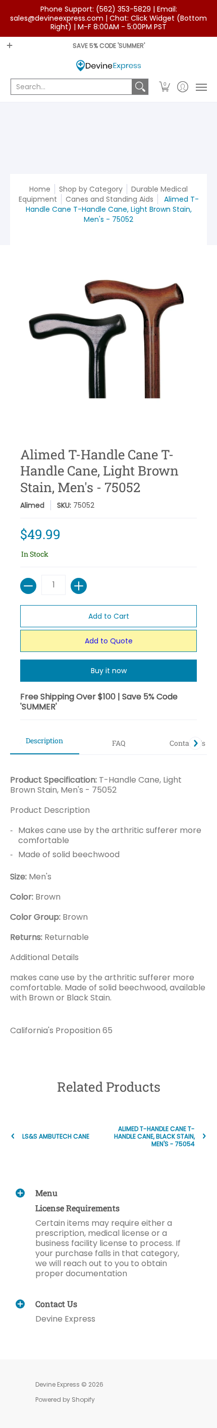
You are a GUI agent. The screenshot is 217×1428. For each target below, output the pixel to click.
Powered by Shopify (65, 1399)
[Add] (79, 586)
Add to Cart (108, 616)
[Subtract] (28, 586)
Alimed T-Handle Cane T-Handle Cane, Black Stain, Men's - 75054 (154, 1136)
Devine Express (57, 1384)
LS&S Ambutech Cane (55, 1136)
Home (39, 189)
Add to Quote (109, 641)
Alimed (32, 505)
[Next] (195, 743)
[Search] (140, 87)
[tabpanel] (108, 901)
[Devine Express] (108, 65)
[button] (165, 87)
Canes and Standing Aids (109, 199)
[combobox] (71, 87)
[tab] (44, 743)
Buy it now (109, 671)
